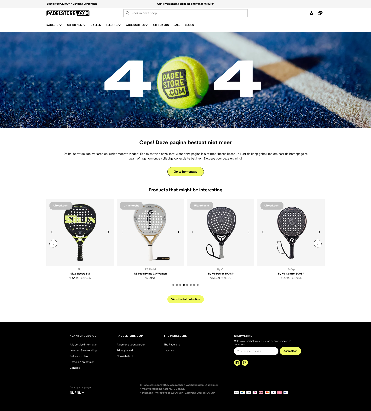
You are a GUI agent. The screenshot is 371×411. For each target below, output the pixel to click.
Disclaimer (211, 385)
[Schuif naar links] (53, 243)
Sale (177, 25)
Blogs (189, 25)
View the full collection (185, 299)
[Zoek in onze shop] (127, 13)
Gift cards (161, 25)
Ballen (96, 25)
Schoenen (74, 25)
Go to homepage (185, 171)
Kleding (111, 25)
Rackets (52, 25)
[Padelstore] (78, 13)
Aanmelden (290, 351)
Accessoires (135, 25)
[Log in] (311, 13)
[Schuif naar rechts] (108, 232)
